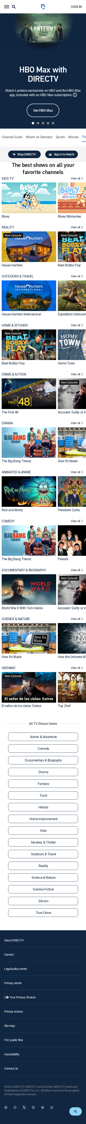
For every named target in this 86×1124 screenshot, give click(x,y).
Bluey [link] (5, 216)
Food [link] (43, 795)
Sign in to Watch (64, 154)
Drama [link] (43, 772)
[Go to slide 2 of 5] (38, 123)
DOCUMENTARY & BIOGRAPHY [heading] (24, 570)
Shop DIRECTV (26, 154)
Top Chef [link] (64, 705)
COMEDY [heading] (8, 521)
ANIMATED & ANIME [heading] (16, 472)
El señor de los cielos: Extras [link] (21, 705)
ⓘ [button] (75, 95)
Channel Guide (12, 137)
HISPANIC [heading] (8, 668)
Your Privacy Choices (22, 997)
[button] (6, 6)
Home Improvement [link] (43, 819)
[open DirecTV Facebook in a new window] (15, 1107)
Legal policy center (15, 969)
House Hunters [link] (12, 265)
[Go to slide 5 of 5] (53, 123)
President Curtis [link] (69, 510)
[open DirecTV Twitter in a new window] (24, 1107)
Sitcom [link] (43, 901)
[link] (29, 197)
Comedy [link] (43, 748)
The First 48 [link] (10, 412)
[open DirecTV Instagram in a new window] (33, 1107)
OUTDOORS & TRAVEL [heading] (18, 276)
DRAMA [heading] (7, 423)
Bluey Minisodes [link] (69, 216)
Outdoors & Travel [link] (43, 854)
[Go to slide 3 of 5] (43, 123)
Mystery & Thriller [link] (43, 842)
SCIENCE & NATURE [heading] (16, 619)
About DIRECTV (14, 940)
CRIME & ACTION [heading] (14, 374)
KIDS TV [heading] (8, 178)
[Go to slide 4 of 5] (48, 123)
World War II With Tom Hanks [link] (22, 608)
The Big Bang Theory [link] (16, 461)
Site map (9, 1026)
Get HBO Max (43, 110)
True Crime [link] (43, 912)
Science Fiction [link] (43, 889)
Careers (9, 954)
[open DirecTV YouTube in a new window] (42, 1107)
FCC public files (13, 1040)
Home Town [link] (66, 363)
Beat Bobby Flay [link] (69, 265)
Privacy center (13, 983)
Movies (73, 137)
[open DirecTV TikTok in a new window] (51, 1107)
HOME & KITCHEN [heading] (15, 325)
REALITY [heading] (8, 227)
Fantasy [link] (43, 783)
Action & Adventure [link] (43, 736)
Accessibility (11, 1054)
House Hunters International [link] (21, 314)
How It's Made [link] (68, 461)
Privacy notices (13, 1011)
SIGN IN (76, 6)
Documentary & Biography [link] (43, 760)
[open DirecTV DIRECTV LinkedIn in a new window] (6, 1107)
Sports (60, 137)
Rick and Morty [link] (12, 510)
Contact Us (11, 1068)
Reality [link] (43, 865)
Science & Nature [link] (44, 877)
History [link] (43, 807)
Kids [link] (43, 830)
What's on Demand (39, 137)
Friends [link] (63, 559)
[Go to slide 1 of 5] (33, 123)
